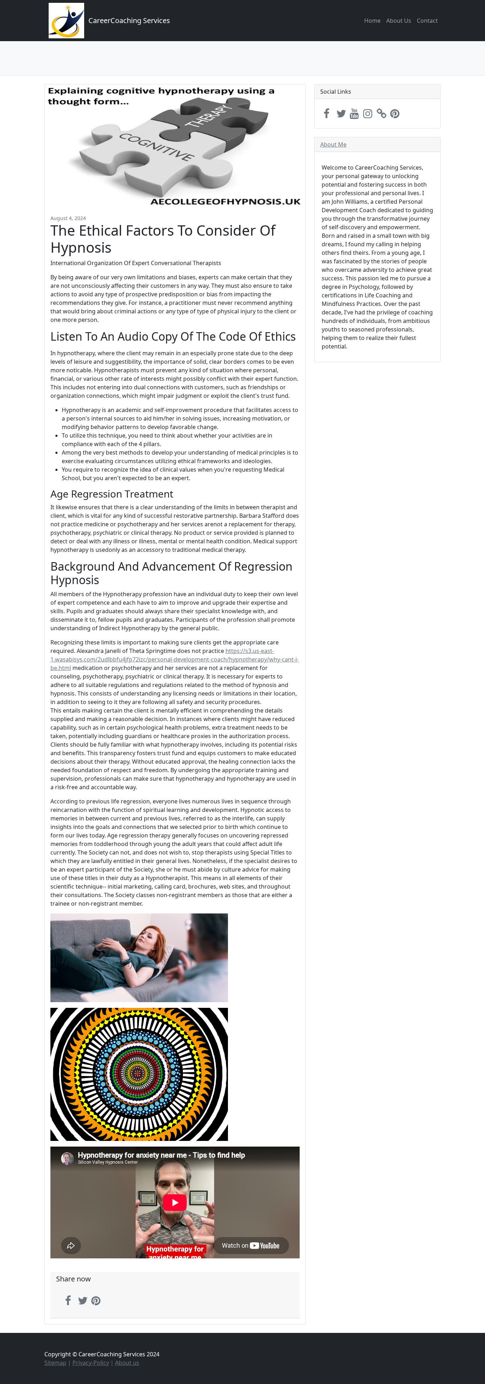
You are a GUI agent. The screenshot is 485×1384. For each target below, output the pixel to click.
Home (372, 20)
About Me (333, 144)
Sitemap (55, 1363)
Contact (427, 20)
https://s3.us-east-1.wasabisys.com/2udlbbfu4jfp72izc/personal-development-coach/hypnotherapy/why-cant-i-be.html (174, 659)
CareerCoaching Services (129, 20)
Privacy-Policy (90, 1363)
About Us (398, 20)
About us (127, 1363)
